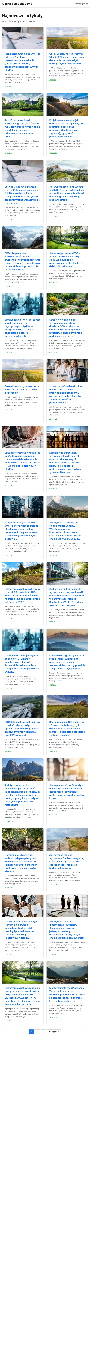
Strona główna (81, 4)
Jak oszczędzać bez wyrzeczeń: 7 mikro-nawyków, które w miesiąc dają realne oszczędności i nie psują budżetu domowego (66, 861)
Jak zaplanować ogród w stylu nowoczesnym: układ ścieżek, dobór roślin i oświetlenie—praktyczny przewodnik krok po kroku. (67, 792)
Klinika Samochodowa (17, 3)
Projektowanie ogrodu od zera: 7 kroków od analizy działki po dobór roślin (22, 389)
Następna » (54, 1032)
